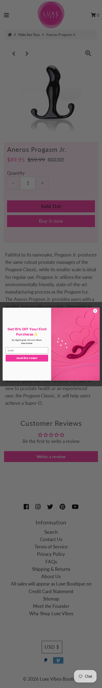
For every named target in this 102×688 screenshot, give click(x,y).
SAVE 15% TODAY (26, 358)
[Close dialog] (95, 311)
